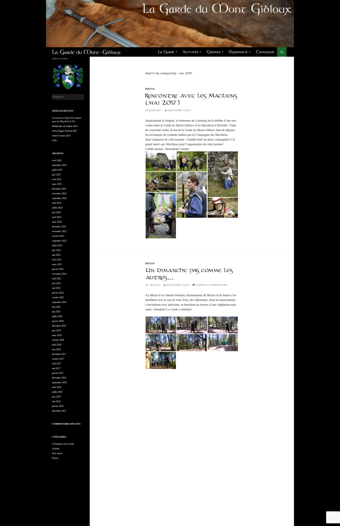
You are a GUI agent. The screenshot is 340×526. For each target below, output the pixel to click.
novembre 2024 (59, 193)
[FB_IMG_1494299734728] (161, 161)
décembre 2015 (59, 410)
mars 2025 (57, 184)
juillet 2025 (57, 170)
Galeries (213, 52)
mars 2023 (57, 264)
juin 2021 (56, 307)
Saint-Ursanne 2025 (61, 135)
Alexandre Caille (179, 110)
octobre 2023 (58, 236)
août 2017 (56, 363)
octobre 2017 (58, 358)
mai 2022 (56, 288)
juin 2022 (56, 283)
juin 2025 (56, 174)
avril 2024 (56, 217)
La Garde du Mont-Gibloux (86, 52)
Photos (150, 89)
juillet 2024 (57, 207)
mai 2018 (56, 349)
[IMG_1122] (191, 342)
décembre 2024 (59, 188)
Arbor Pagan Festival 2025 (64, 131)
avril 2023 (56, 259)
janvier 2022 (58, 292)
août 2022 (56, 278)
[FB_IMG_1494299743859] (161, 182)
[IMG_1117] (223, 342)
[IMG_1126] (223, 325)
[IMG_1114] (161, 342)
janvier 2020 (58, 321)
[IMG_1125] (191, 325)
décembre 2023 (59, 226)
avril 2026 (56, 160)
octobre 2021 (58, 297)
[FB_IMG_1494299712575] (161, 215)
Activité (55, 448)
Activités (190, 52)
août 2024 (56, 203)
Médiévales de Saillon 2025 (65, 126)
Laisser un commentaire (211, 285)
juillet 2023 (57, 245)
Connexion (265, 52)
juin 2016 (56, 396)
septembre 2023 (59, 240)
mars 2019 (57, 335)
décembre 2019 (59, 325)
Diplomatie (238, 52)
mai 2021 (56, 311)
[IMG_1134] (161, 325)
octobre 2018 (58, 340)
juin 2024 (56, 212)
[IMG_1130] (161, 360)
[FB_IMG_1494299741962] (191, 161)
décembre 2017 (59, 354)
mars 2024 (57, 221)
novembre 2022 (59, 273)
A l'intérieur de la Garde (63, 444)
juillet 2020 (57, 316)
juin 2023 (56, 250)
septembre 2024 (59, 198)
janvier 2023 (58, 269)
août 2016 (56, 387)
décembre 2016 (59, 377)
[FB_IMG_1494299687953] (223, 174)
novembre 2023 (59, 231)
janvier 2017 (58, 373)
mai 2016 (56, 401)
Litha (54, 140)
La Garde (166, 52)
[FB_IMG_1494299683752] (223, 208)
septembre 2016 (59, 382)
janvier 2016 (58, 406)
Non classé (57, 453)
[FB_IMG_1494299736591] (191, 195)
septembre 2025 (59, 165)
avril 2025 (56, 179)
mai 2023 (56, 255)
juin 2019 (56, 330)
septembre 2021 (59, 302)
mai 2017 (56, 368)
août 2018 (56, 344)
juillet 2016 (57, 392)
